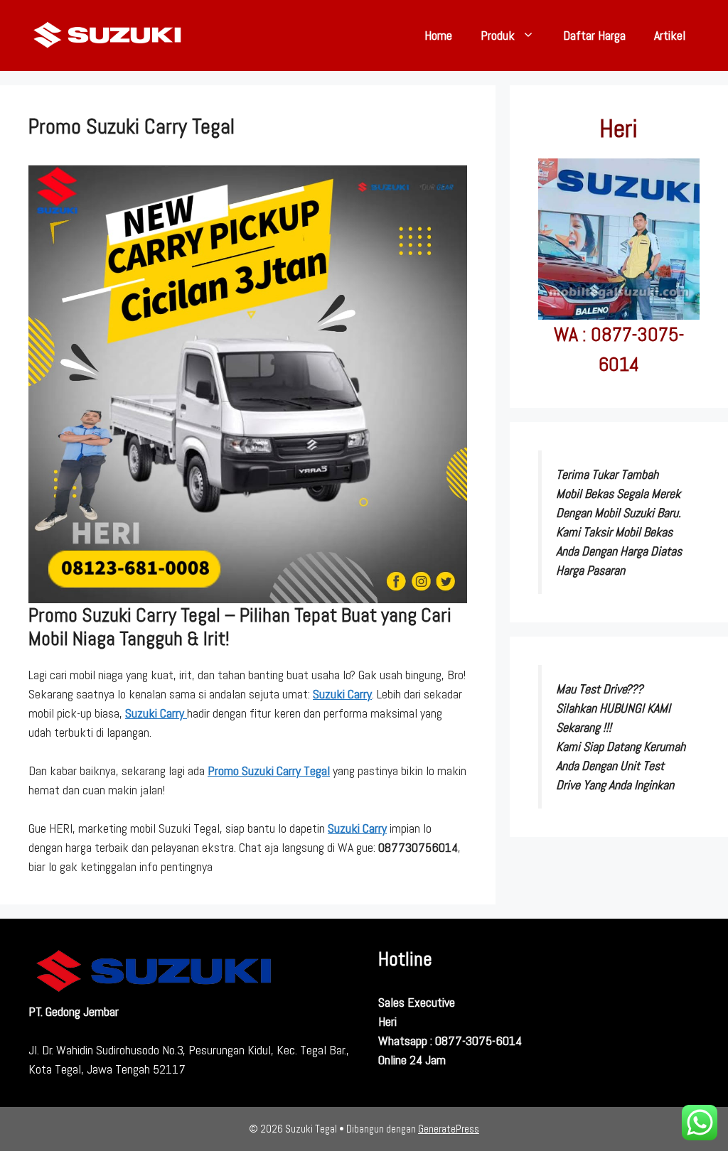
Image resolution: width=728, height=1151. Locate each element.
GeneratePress (448, 1128)
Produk (498, 35)
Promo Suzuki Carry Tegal (269, 770)
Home (438, 35)
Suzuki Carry (342, 694)
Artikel (669, 35)
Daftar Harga (594, 35)
